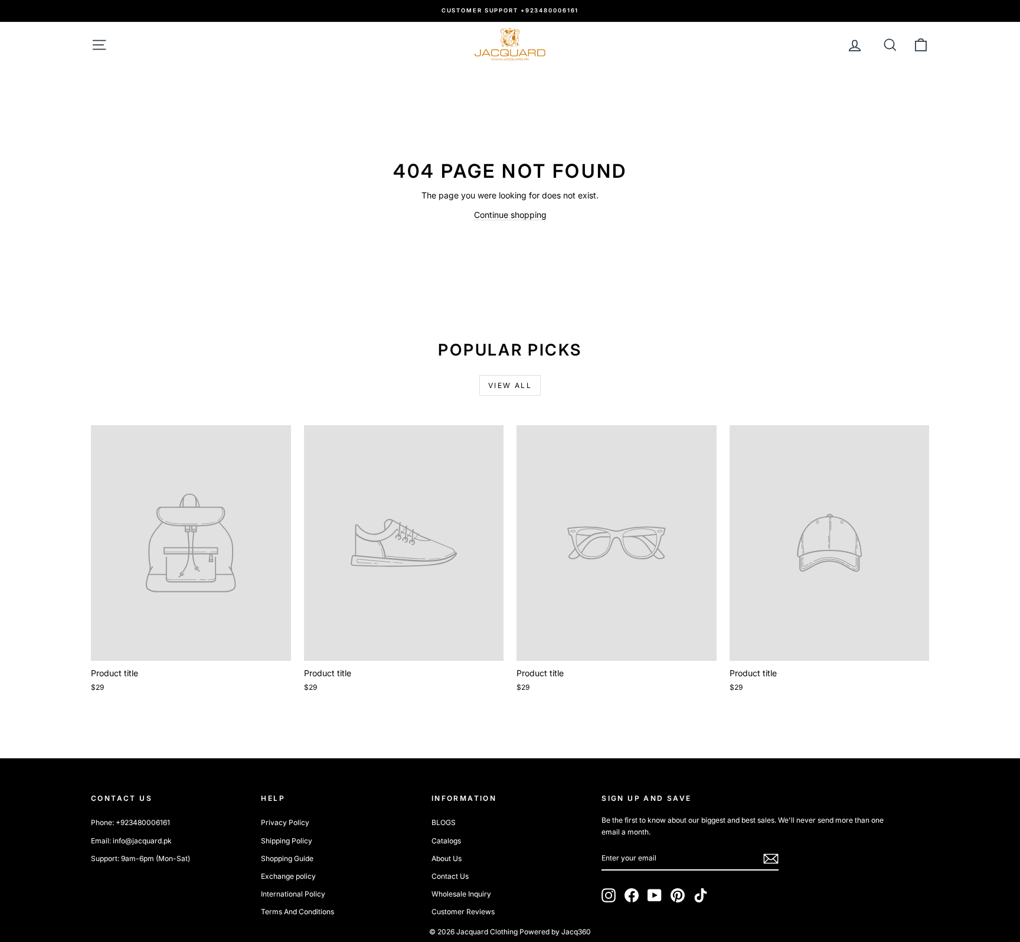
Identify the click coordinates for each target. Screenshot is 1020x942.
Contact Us (450, 876)
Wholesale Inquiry (461, 893)
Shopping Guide (287, 858)
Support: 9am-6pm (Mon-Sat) (140, 858)
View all (510, 385)
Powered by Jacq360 (555, 931)
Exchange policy (288, 876)
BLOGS (443, 822)
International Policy (293, 893)
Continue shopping (510, 215)
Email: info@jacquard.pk (131, 840)
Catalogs (446, 840)
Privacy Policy (285, 822)
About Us (446, 858)
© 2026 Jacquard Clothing (473, 931)
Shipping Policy (286, 840)
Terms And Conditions (297, 911)
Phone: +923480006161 (130, 822)
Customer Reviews (463, 911)
